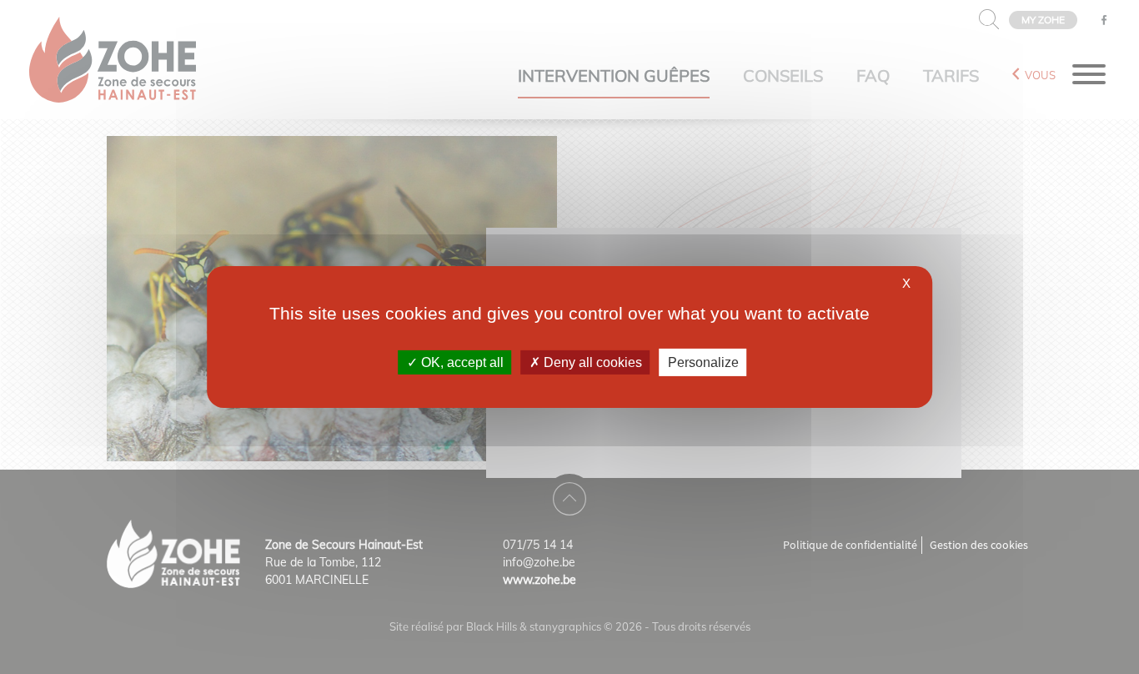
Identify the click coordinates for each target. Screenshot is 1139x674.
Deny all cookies (591, 362)
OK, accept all (461, 362)
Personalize (703, 362)
